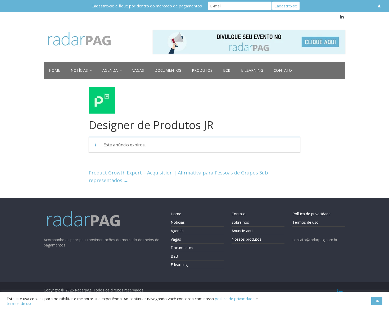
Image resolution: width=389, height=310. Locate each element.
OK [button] (376, 300)
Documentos (168, 70)
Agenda (110, 70)
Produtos (202, 70)
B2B (226, 70)
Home (54, 70)
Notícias (79, 70)
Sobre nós (240, 222)
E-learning (252, 70)
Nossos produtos (246, 239)
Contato (283, 70)
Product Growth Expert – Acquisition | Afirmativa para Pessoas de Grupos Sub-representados (179, 176)
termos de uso (20, 303)
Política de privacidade (311, 213)
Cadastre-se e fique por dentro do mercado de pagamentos (147, 5)
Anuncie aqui (242, 230)
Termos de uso (305, 222)
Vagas (138, 70)
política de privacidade (235, 298)
